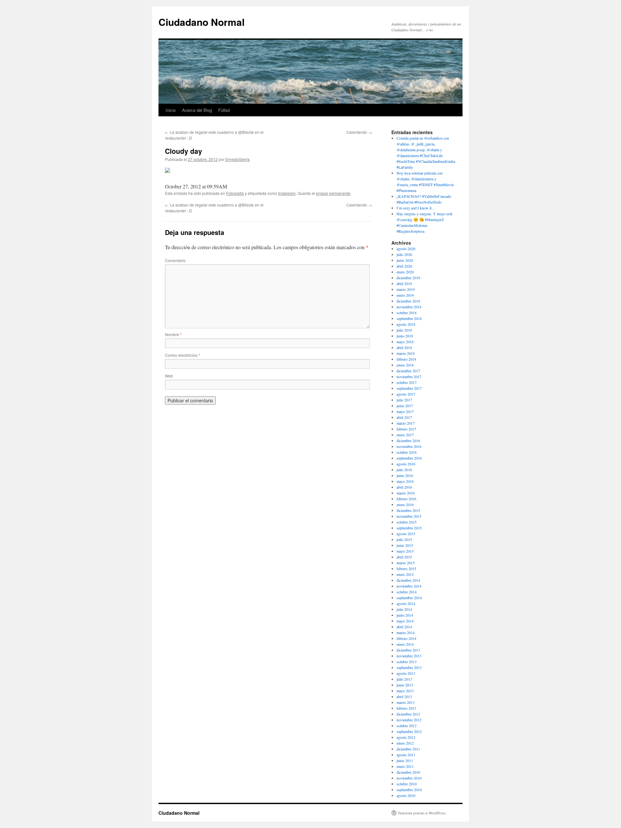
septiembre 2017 (409, 388)
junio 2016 (405, 475)
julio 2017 (404, 399)
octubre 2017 (407, 382)
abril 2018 (404, 347)
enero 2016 (405, 504)
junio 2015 (405, 545)
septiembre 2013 (409, 667)
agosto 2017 (406, 394)
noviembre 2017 (409, 376)
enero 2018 (405, 364)
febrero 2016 (406, 498)
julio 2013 (404, 679)
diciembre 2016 (408, 440)
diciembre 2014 (408, 580)
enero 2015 (405, 574)
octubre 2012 (407, 725)
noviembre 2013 (409, 655)
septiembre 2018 (409, 318)
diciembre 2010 (408, 772)
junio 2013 (405, 684)
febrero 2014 (406, 638)
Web (169, 375)
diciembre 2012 (408, 714)
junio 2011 (405, 760)
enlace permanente (333, 193)
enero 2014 (405, 644)
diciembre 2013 (408, 650)
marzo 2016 (406, 492)
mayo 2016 (405, 481)
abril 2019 (404, 283)
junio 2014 (405, 615)
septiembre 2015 (409, 527)
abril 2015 (404, 556)
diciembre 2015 (408, 510)
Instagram (287, 193)
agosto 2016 (406, 463)
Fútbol (224, 110)
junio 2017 (405, 405)
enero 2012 (405, 743)
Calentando (359, 132)
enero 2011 (405, 766)
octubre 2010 (407, 783)
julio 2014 (404, 609)
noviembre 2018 (409, 306)
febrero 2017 (406, 428)
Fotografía (235, 193)
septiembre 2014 (409, 597)
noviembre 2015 (409, 516)
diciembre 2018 (408, 300)
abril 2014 (404, 626)
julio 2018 (404, 330)
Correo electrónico (182, 355)
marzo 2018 (406, 353)
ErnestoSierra (237, 159)
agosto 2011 (406, 754)
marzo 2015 (406, 562)
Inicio (171, 110)
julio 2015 (404, 539)
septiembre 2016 (409, 458)
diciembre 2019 (408, 277)
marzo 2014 (406, 632)
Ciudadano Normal (201, 22)
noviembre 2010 (409, 777)
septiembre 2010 (409, 789)
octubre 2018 (407, 312)
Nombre (173, 334)
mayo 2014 (405, 620)
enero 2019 (405, 295)
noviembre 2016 (409, 446)
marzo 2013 (406, 702)
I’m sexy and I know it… (416, 207)
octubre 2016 (407, 452)
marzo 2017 (406, 423)
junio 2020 (405, 260)
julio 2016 (404, 469)
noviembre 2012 (409, 719)
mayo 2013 (405, 690)
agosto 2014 (406, 603)
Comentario (175, 260)
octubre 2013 (407, 661)
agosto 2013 (406, 673)
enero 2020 (405, 271)
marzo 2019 (406, 289)
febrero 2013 (406, 708)
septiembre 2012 (409, 731)
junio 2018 (405, 335)
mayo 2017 (405, 411)
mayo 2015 (405, 551)
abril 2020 (404, 266)
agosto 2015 (406, 533)
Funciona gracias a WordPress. (422, 812)
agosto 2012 (406, 737)
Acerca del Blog (197, 110)
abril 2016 (404, 487)
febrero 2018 (406, 359)
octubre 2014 (407, 591)
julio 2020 (404, 254)
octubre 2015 (407, 522)
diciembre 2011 (408, 748)
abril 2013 (404, 696)
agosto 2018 (406, 324)
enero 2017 (405, 434)
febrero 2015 (406, 568)
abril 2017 (404, 417)
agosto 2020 (406, 248)
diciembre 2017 (408, 370)
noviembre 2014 (409, 586)
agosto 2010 (406, 795)
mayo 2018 (405, 341)
